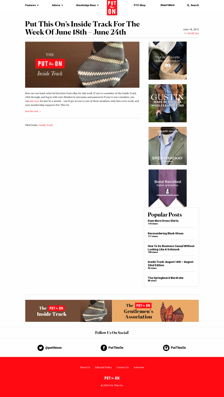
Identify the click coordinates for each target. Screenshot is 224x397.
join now (34, 101)
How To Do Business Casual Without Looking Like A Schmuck (171, 247)
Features (30, 5)
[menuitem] (31, 5)
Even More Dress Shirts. (163, 220)
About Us (85, 367)
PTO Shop (140, 5)
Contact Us (123, 367)
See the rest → (33, 111)
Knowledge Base (86, 5)
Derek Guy (193, 33)
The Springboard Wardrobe (165, 277)
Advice (56, 5)
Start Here (167, 5)
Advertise (139, 367)
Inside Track (46, 125)
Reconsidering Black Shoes (165, 233)
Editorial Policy (103, 367)
